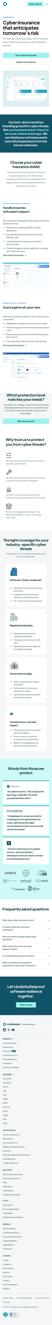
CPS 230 (6, 1107)
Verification (7, 1063)
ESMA (5, 1111)
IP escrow (7, 1151)
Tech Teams (7, 1249)
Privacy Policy (8, 1298)
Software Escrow (10, 1043)
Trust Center (8, 1276)
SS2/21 (5, 1115)
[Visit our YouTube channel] (13, 1029)
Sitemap (6, 1302)
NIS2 (5, 1095)
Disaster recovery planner (13, 1217)
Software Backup (10, 1059)
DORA (5, 1099)
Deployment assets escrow (14, 1147)
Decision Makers (9, 1228)
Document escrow (10, 1143)
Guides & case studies (11, 1194)
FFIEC (5, 1103)
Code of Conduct (42, 1298)
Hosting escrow (9, 1159)
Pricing (5, 1260)
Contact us (7, 1264)
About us (6, 1272)
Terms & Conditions (24, 1298)
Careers (6, 1280)
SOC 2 (5, 1087)
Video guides (8, 1190)
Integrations (8, 1213)
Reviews (6, 1288)
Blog (5, 1182)
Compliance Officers (11, 1233)
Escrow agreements (11, 1209)
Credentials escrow (10, 1163)
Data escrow (8, 1139)
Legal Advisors (8, 1245)
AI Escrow (7, 1051)
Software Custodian (11, 1067)
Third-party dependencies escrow (16, 1155)
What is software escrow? (13, 1174)
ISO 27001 (7, 1079)
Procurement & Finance (12, 1237)
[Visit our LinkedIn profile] (4, 1029)
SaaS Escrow (8, 1047)
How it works (8, 1205)
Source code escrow (11, 1135)
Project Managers (10, 1241)
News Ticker (7, 1186)
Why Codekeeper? (10, 1284)
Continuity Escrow (10, 1055)
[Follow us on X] (8, 1029)
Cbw (5, 1119)
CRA (4, 1091)
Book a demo (35, 4)
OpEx (5, 1123)
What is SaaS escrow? (11, 1178)
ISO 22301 (7, 1083)
